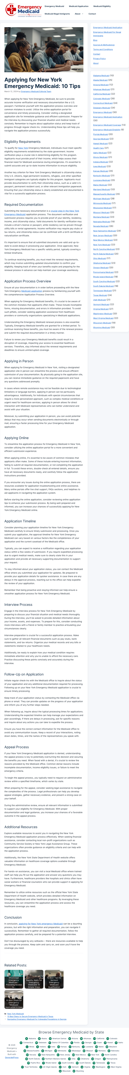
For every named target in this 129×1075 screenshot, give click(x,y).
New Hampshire (47, 1055)
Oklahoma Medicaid (102, 263)
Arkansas (85, 1038)
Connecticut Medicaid (103, 103)
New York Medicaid (15, 1014)
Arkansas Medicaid (101, 89)
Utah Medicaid (99, 300)
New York (23, 148)
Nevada (31, 1055)
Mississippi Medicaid (102, 208)
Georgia (86, 1042)
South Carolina (66, 1063)
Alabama (31, 1038)
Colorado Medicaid (101, 98)
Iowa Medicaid (99, 166)
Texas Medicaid (100, 295)
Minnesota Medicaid (102, 203)
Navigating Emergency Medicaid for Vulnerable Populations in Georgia (36, 1019)
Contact (92, 14)
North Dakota (33, 1059)
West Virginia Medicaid (103, 318)
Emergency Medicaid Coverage (107, 125)
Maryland (111, 1047)
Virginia (85, 1067)
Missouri (88, 1051)
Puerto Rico (34, 1063)
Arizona (73, 1038)
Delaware (41, 1042)
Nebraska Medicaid (101, 221)
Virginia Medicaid (101, 309)
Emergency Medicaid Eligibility (106, 129)
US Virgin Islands (48, 1067)
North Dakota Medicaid (103, 254)
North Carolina (109, 1055)
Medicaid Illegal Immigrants (57, 14)
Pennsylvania (110, 1059)
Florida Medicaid (100, 134)
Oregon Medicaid (100, 267)
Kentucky (74, 1047)
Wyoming (78, 1071)
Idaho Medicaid (100, 153)
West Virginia (114, 1067)
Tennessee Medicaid (102, 290)
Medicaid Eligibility (102, 6)
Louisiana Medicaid (101, 180)
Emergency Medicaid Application (107, 27)
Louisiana (88, 1047)
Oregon (96, 1059)
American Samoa (57, 1038)
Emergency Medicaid (54, 6)
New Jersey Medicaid (102, 235)
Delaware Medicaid (101, 108)
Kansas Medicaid (100, 171)
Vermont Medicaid (101, 304)
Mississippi (75, 1051)
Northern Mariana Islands (54, 1059)
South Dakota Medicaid (103, 286)
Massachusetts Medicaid (104, 194)
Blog (95, 40)
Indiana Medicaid (100, 162)
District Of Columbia (58, 1042)
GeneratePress (12, 1057)
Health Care (98, 148)
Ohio (72, 1059)
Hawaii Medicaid (100, 143)
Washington (99, 1067)
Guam (98, 1042)
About (77, 14)
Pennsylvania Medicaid (103, 272)
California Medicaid (101, 94)
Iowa (52, 1047)
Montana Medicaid (101, 217)
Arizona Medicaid (101, 85)
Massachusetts (31, 1051)
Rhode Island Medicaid (103, 277)
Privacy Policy (99, 58)
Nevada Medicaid (100, 226)
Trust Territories (29, 1067)
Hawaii (109, 1042)
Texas (111, 1063)
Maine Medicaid (100, 185)
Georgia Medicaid (101, 139)
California (99, 1038)
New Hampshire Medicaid (104, 231)
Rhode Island (49, 1063)
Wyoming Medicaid (101, 327)
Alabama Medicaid (101, 75)
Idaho (119, 1042)
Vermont (74, 1067)
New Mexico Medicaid (103, 240)
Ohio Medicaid (99, 258)
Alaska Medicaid (100, 80)
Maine (100, 1047)
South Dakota (83, 1063)
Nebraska (113, 1051)
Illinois (30, 1047)
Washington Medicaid (102, 313)
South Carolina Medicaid (104, 281)
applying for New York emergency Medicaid (41, 923)
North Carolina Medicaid (104, 249)
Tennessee (99, 1063)
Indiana (41, 1047)
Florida (75, 1042)
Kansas (62, 1047)
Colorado (112, 1038)
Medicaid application (31, 291)
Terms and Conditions (103, 49)
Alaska (42, 1038)
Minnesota (60, 1051)
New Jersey (63, 1055)
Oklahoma (83, 1059)
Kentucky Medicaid (101, 175)
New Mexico (79, 1055)
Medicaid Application (78, 6)
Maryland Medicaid (101, 189)
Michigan (47, 1051)
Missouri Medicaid (101, 212)
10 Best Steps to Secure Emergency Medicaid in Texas (30, 1016)
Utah (62, 1067)
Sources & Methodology (104, 45)
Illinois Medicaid (100, 157)
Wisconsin (65, 1071)
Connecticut (26, 1042)
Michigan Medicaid (101, 198)
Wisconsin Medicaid (102, 323)
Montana (100, 1051)
